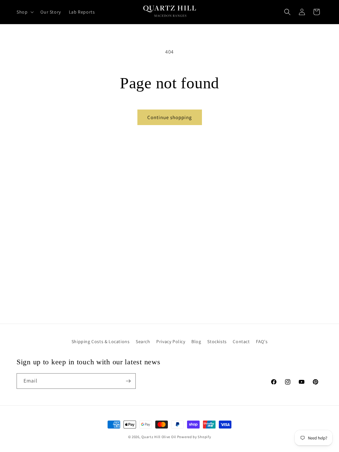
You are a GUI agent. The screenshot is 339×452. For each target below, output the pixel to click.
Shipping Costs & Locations (101, 341)
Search (143, 341)
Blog (196, 341)
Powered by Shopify (194, 436)
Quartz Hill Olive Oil (158, 436)
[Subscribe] (128, 381)
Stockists (216, 341)
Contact (241, 341)
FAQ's (261, 341)
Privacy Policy (170, 341)
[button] (24, 12)
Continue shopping (169, 117)
